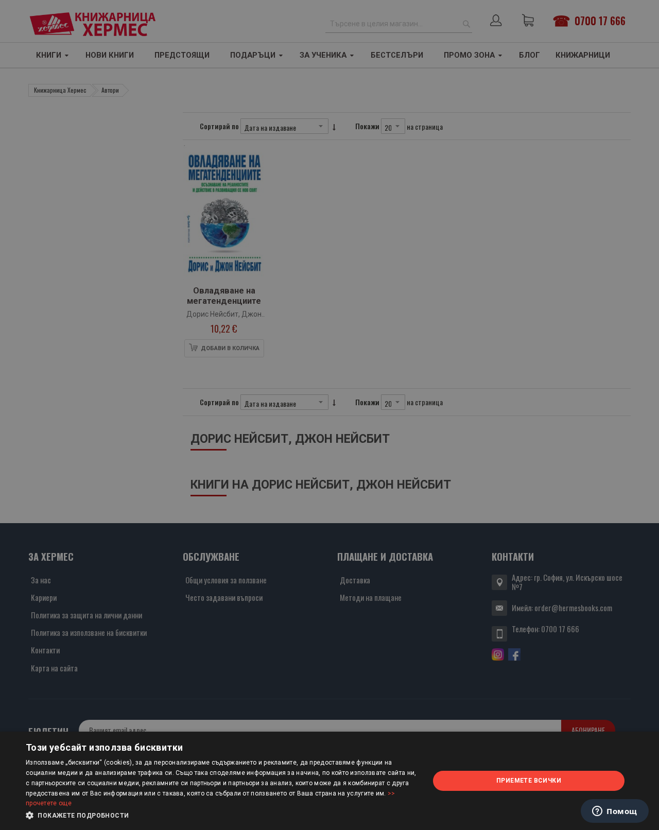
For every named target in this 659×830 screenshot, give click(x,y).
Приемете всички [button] (528, 780)
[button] (222, 815)
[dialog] (329, 781)
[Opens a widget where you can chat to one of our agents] (615, 812)
